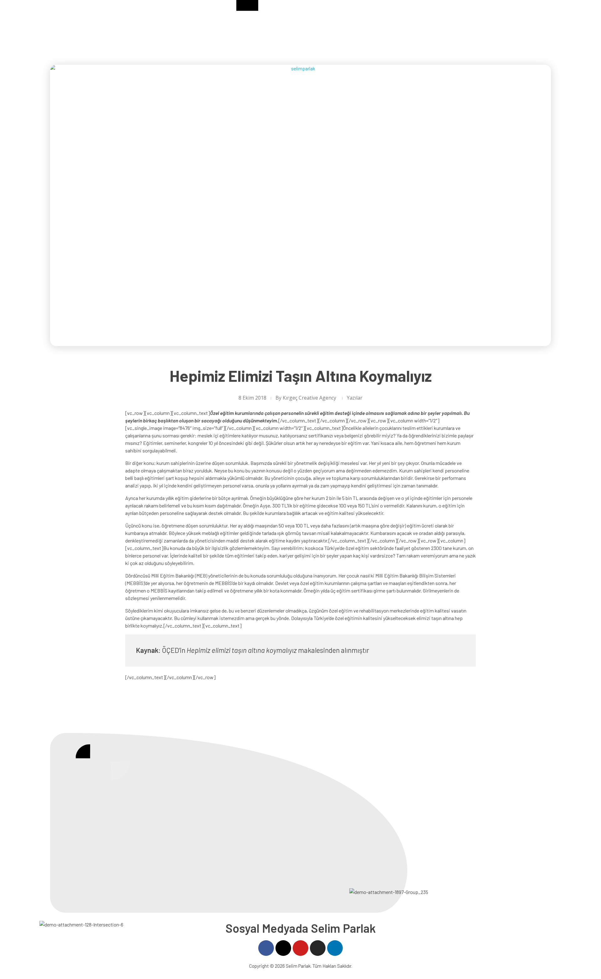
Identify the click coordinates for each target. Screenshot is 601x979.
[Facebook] (266, 948)
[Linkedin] (335, 948)
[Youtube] (300, 948)
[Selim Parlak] (69, 22)
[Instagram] (318, 948)
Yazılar (354, 397)
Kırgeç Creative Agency (309, 397)
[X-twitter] (283, 948)
